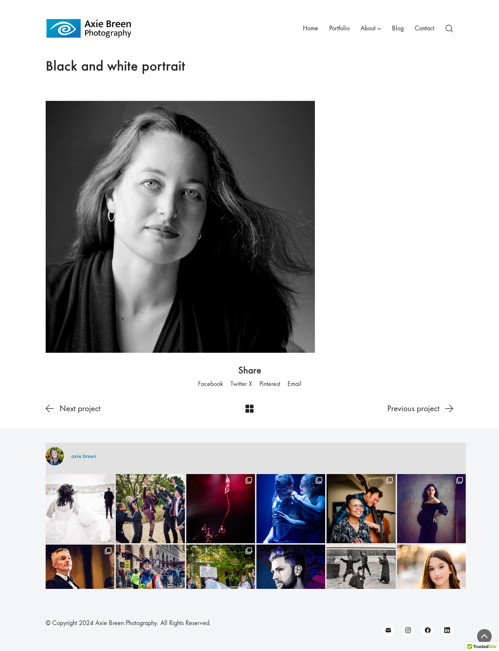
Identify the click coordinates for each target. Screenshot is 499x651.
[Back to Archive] (249, 409)
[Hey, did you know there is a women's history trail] (220, 579)
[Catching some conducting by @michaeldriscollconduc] (80, 579)
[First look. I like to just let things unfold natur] (80, 508)
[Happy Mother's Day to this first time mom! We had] (431, 508)
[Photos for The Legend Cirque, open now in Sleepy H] (290, 508)
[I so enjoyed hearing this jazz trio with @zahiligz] (361, 508)
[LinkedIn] (447, 630)
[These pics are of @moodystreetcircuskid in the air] (220, 508)
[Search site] (449, 28)
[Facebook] (428, 630)
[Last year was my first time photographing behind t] (150, 579)
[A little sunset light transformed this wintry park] (431, 579)
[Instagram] (408, 630)
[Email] (388, 630)
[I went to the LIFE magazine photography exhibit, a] (361, 579)
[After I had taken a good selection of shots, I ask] (150, 508)
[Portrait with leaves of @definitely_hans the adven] (290, 579)
